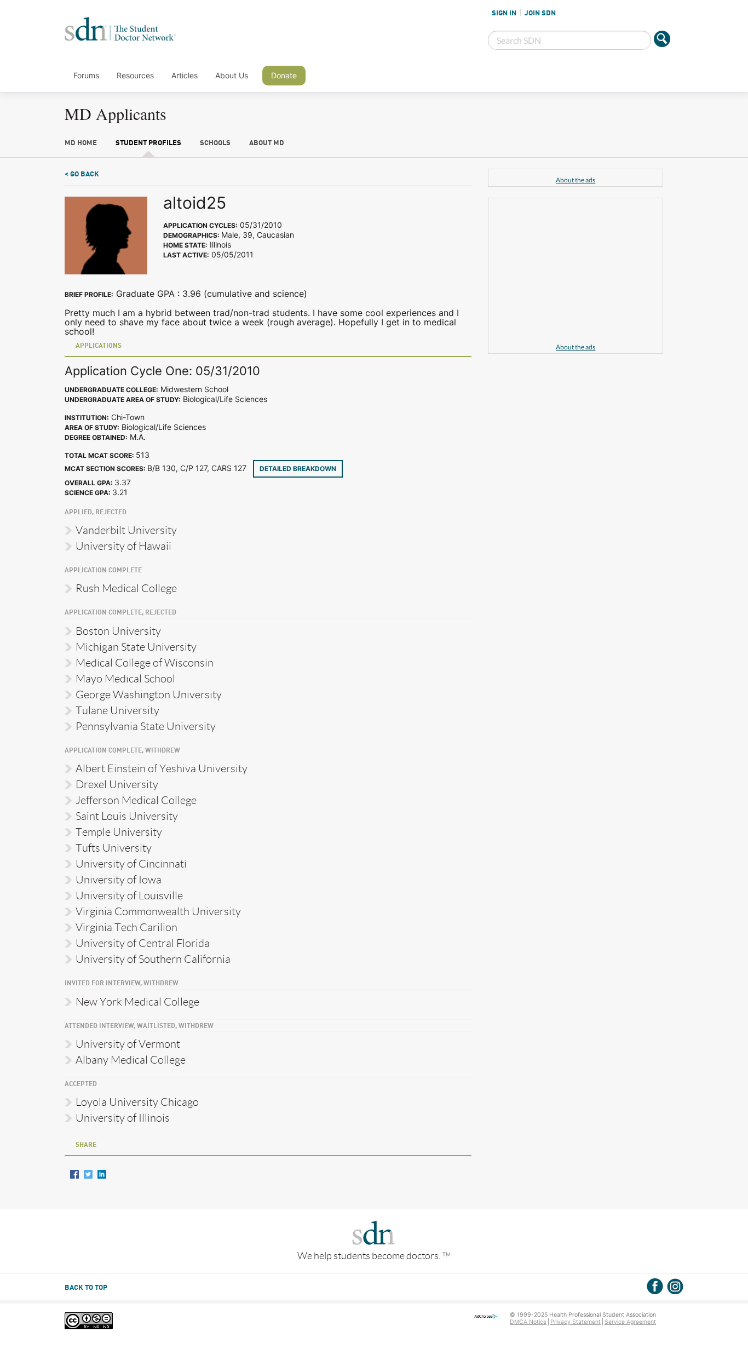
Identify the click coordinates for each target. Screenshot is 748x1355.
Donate (284, 75)
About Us (231, 75)
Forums (86, 75)
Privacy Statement (575, 1321)
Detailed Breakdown (298, 468)
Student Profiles (148, 143)
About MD (266, 143)
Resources (135, 75)
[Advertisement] (575, 272)
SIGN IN (504, 13)
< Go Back (82, 174)
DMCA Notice (528, 1321)
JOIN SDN (540, 13)
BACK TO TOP (86, 1287)
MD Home (81, 143)
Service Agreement (630, 1321)
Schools (215, 143)
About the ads (575, 180)
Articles (184, 75)
